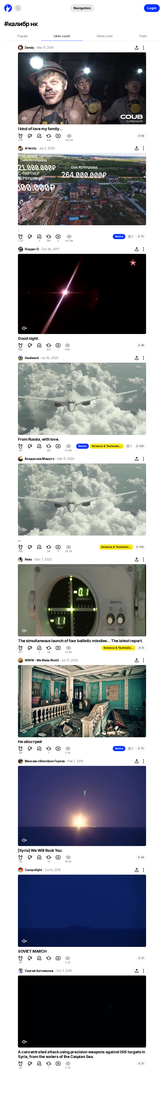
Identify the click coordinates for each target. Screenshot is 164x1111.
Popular (23, 36)
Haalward (32, 357)
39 (141, 345)
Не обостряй (30, 741)
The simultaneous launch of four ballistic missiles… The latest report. (80, 641)
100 (140, 446)
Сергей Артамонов (39, 970)
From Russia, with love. (38, 439)
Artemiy (30, 148)
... (19, 540)
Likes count (62, 36)
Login (151, 8)
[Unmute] (24, 118)
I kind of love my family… (40, 129)
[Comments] (39, 135)
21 (141, 958)
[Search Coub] (18, 8)
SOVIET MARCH (32, 951)
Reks (28, 559)
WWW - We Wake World (42, 660)
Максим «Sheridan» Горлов (45, 761)
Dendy (29, 47)
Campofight (33, 869)
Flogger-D (32, 249)
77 (141, 236)
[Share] (136, 47)
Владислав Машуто (39, 458)
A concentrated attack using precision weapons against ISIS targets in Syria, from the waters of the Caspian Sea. (81, 1054)
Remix (119, 236)
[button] (20, 135)
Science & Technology (107, 446)
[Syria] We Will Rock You (40, 850)
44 (141, 857)
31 (141, 648)
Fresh (142, 36)
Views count (104, 36)
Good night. (28, 338)
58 (141, 136)
